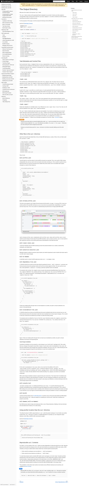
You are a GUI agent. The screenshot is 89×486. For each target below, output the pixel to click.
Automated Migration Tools (8, 31)
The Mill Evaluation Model (7, 84)
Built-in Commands (6, 24)
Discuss (86, 1)
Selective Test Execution (7, 49)
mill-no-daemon (75, 26)
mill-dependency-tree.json (77, 27)
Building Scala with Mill (6, 6)
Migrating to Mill (5, 29)
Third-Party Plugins (6, 63)
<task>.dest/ (74, 14)
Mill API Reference (6, 98)
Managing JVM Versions (7, 45)
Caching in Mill (5, 86)
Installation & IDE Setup (7, 20)
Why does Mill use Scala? (7, 94)
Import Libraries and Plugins (8, 59)
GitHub (68, 1)
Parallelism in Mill (6, 87)
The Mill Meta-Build (6, 68)
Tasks (3, 35)
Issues (81, 1)
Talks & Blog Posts (6, 101)
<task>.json (74, 12)
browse (30, 23)
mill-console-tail (75, 30)
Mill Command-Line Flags (7, 22)
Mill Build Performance (7, 17)
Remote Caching (5, 56)
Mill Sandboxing (5, 91)
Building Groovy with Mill (7, 80)
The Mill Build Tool (7, 1)
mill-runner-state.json (76, 23)
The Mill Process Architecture (8, 89)
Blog (73, 1)
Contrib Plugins (5, 61)
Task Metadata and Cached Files (77, 11)
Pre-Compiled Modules (7, 54)
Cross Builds (5, 42)
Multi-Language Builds (6, 52)
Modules (4, 36)
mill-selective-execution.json (77, 24)
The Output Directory (6, 38)
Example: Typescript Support (8, 70)
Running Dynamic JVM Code (8, 64)
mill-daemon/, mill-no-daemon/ (76, 34)
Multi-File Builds (5, 50)
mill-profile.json (75, 20)
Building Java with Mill (6, 4)
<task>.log (74, 15)
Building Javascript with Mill (8, 78)
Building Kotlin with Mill (6, 7)
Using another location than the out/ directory (77, 37)
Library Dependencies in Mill (8, 40)
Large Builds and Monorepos (7, 47)
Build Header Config (6, 27)
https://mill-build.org (60, 5)
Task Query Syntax (6, 26)
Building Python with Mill (7, 77)
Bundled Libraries (5, 43)
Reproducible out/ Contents (77, 38)
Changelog (4, 100)
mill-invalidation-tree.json (77, 29)
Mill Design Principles (6, 92)
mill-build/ (74, 32)
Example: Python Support (7, 71)
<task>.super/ (75, 17)
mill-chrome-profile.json (76, 21)
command (55, 117)
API (76, 1)
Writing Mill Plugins (6, 66)
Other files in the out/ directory (77, 18)
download (26, 23)
